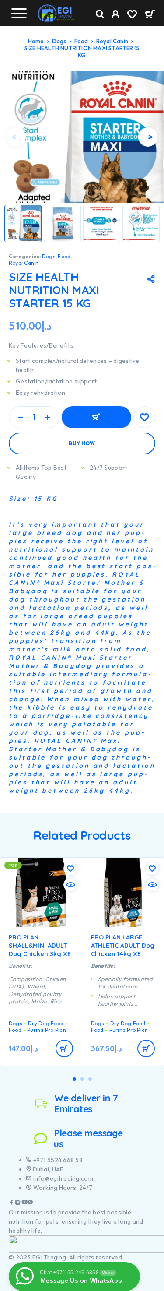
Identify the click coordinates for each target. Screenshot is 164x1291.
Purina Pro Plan (46, 1030)
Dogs (59, 41)
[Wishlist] (132, 15)
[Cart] (150, 15)
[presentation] (16, 137)
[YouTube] (24, 1203)
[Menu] (19, 13)
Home (36, 41)
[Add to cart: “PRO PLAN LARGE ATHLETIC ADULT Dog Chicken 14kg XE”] (146, 1048)
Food (81, 41)
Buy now (82, 443)
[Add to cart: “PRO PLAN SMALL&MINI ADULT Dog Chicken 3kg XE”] (64, 1048)
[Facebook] (12, 1203)
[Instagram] (18, 1203)
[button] (74, 1079)
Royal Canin (112, 41)
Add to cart (96, 417)
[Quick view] (70, 885)
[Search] (100, 14)
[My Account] (116, 15)
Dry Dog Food (45, 1023)
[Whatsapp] (31, 1203)
